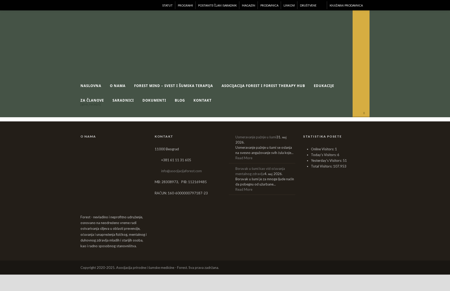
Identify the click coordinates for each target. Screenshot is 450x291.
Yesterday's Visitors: (327, 160)
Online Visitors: (323, 149)
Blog (180, 100)
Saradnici (123, 100)
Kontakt (202, 100)
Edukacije (324, 85)
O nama (118, 85)
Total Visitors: (322, 166)
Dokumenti (154, 100)
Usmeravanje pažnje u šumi (255, 137)
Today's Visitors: (324, 155)
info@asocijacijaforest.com (181, 171)
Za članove (92, 100)
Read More (243, 158)
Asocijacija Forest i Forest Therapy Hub (263, 85)
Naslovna (90, 85)
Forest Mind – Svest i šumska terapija (173, 85)
